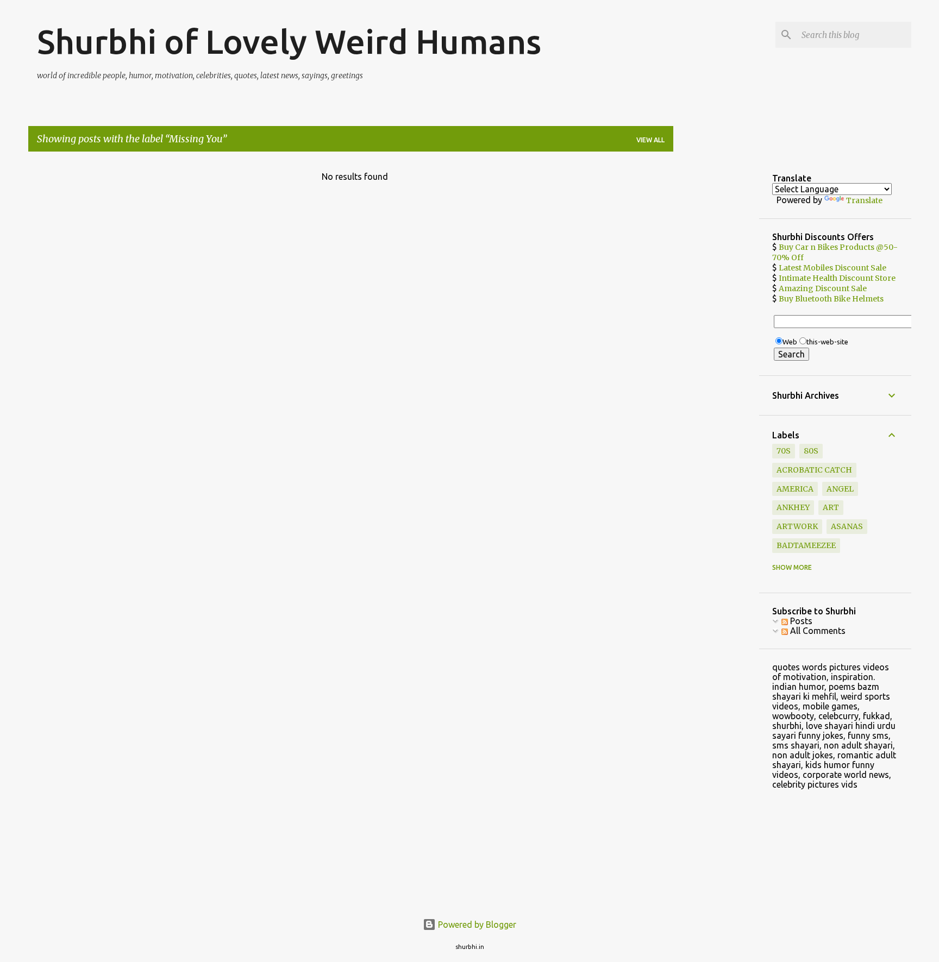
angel (840, 489)
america (795, 489)
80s (811, 451)
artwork (797, 526)
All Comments (817, 631)
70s (784, 451)
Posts (800, 621)
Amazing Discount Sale (823, 288)
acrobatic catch (814, 470)
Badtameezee (806, 545)
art (831, 507)
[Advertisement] (716, 323)
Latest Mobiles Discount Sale (832, 268)
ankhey (793, 507)
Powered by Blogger (476, 924)
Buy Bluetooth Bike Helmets (831, 299)
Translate (864, 200)
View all (650, 139)
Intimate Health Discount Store (837, 278)
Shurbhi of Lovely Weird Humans (289, 41)
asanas (847, 526)
